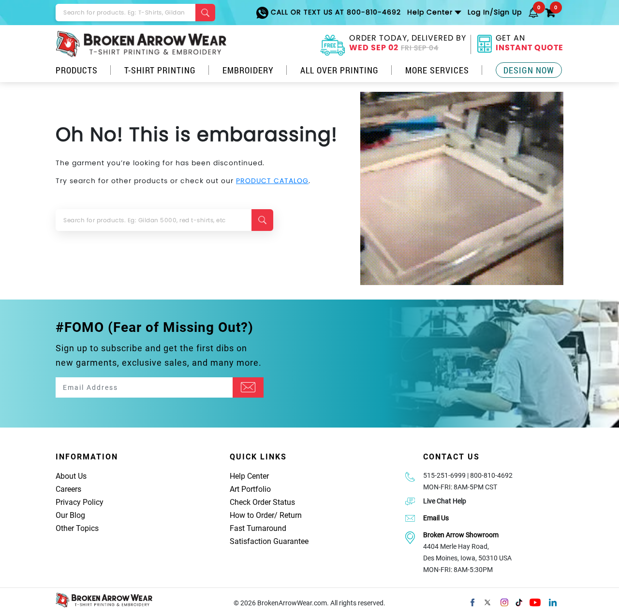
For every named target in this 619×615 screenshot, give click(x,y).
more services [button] (437, 70)
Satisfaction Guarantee (269, 541)
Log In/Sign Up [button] (495, 12)
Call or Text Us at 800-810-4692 (334, 12)
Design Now (528, 70)
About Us (71, 476)
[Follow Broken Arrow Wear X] (487, 601)
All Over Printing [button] (339, 70)
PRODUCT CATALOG (272, 181)
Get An (529, 44)
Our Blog (70, 515)
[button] (533, 12)
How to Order (252, 515)
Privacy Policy (79, 502)
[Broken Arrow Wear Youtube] (535, 601)
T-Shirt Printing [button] (160, 70)
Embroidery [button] (248, 70)
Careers (68, 489)
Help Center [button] (430, 12)
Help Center (249, 476)
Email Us (436, 518)
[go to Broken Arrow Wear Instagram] (504, 601)
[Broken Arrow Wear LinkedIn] (553, 601)
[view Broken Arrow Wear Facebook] (472, 601)
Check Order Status (262, 502)
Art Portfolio (250, 489)
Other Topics (77, 528)
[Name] (248, 387)
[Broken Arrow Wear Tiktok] (519, 601)
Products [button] (77, 70)
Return (291, 515)
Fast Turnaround (258, 528)
